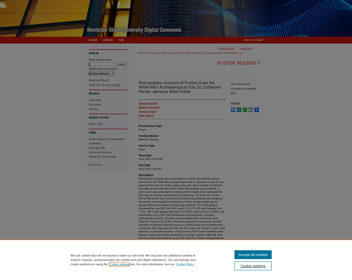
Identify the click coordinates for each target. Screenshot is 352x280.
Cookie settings (119, 264)
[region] (176, 260)
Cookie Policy (185, 264)
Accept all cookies (253, 255)
